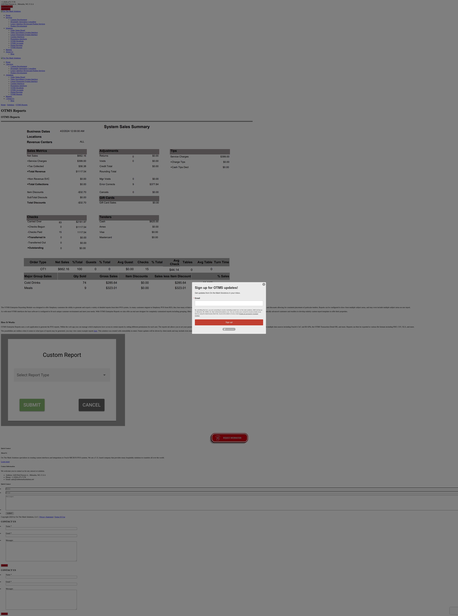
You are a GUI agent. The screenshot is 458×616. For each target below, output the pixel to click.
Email (197, 298)
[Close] (263, 284)
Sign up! (229, 322)
